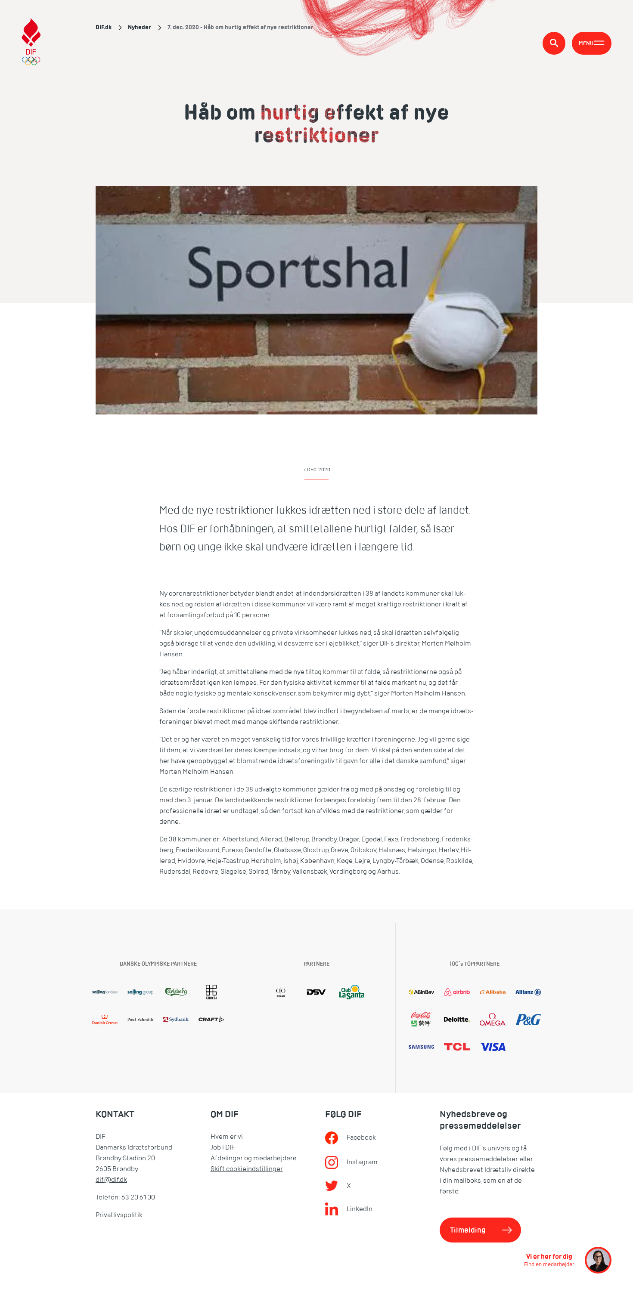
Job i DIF (223, 1147)
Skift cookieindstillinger (247, 1169)
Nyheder (139, 27)
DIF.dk (104, 27)
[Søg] (554, 43)
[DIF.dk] (31, 43)
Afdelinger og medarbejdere (254, 1158)
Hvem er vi (227, 1136)
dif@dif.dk (111, 1179)
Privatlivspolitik (119, 1215)
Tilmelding (468, 1230)
